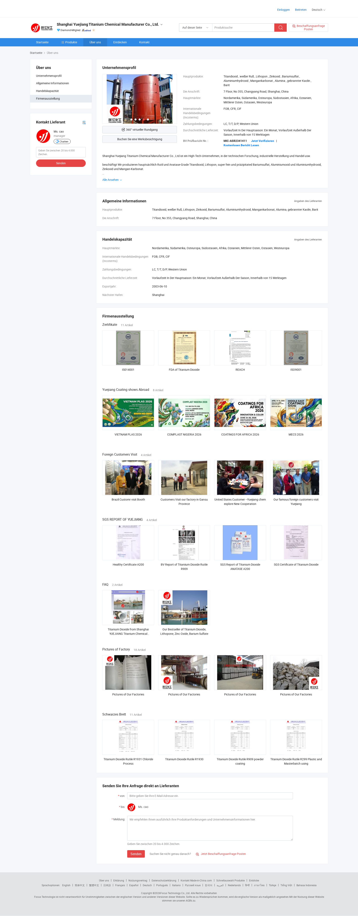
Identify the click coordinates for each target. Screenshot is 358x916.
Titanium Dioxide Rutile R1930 (184, 759)
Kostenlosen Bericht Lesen (241, 145)
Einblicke (254, 880)
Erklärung (118, 880)
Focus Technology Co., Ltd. (175, 893)
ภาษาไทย (259, 885)
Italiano (176, 885)
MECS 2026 (296, 434)
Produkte (71, 42)
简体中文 (80, 885)
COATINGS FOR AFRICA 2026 (240, 434)
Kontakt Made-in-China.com (196, 880)
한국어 (208, 885)
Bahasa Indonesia (306, 885)
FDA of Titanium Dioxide (184, 370)
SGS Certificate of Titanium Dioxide (296, 564)
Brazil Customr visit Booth (128, 499)
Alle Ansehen (110, 180)
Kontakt (144, 42)
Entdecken (120, 42)
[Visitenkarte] (84, 122)
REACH (240, 370)
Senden (61, 163)
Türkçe (272, 885)
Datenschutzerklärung (164, 880)
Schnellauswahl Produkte (230, 880)
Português (162, 885)
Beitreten (301, 10)
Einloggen (283, 10)
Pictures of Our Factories (128, 694)
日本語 (107, 885)
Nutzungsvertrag (137, 880)
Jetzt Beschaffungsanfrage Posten (221, 854)
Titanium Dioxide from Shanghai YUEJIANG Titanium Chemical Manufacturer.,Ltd (128, 633)
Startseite (42, 42)
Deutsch (147, 885)
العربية (220, 885)
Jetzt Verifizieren (262, 140)
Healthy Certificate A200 (128, 564)
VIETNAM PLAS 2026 (128, 434)
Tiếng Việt (286, 885)
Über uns (95, 42)
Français (120, 885)
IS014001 (128, 370)
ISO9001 (296, 370)
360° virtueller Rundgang (142, 130)
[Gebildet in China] (56, 8)
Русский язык (193, 885)
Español (133, 885)
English (66, 885)
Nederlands (234, 885)
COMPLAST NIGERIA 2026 (184, 434)
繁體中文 (94, 885)
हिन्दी (247, 885)
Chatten (63, 141)
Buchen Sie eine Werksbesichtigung (139, 139)
